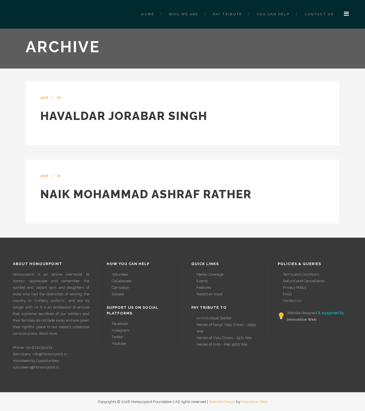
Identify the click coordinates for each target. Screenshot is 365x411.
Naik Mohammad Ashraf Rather (146, 194)
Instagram (120, 330)
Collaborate (121, 281)
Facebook (120, 324)
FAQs (287, 294)
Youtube (119, 343)
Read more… (49, 333)
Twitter (117, 337)
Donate (118, 294)
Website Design (222, 402)
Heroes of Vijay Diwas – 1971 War (224, 338)
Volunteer (120, 274)
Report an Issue (209, 294)
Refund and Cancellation (304, 281)
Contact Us (292, 300)
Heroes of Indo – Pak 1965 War (222, 344)
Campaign (120, 287)
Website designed (302, 313)
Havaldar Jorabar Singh (123, 116)
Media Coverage (210, 274)
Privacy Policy (295, 287)
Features (203, 287)
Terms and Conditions (301, 274)
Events (202, 281)
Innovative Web (254, 402)
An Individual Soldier (214, 318)
